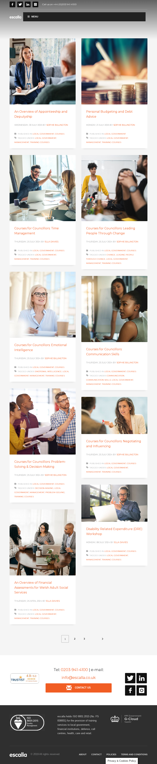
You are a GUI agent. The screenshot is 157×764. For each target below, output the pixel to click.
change (111, 255)
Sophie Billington (57, 125)
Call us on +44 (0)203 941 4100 (59, 4)
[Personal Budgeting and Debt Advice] (114, 71)
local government (45, 138)
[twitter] (130, 678)
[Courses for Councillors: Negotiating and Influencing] (114, 415)
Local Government (43, 134)
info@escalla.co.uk (78, 677)
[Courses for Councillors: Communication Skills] (114, 309)
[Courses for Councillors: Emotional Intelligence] (42, 304)
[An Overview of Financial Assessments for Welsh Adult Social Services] (42, 542)
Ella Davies (51, 241)
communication (115, 375)
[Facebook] (12, 4)
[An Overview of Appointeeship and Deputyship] (42, 71)
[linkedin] (142, 678)
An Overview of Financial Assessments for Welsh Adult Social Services (41, 587)
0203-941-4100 (74, 669)
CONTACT (96, 754)
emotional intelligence (48, 371)
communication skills (98, 380)
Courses (59, 134)
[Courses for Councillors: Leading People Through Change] (114, 188)
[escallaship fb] (130, 690)
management (21, 142)
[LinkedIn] (28, 4)
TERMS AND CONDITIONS (134, 754)
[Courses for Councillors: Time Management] (42, 188)
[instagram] (142, 690)
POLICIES (111, 754)
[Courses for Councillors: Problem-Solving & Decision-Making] (42, 421)
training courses (39, 142)
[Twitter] (20, 4)
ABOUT (83, 754)
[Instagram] (35, 4)
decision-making (44, 488)
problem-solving (55, 492)
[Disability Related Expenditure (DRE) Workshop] (114, 503)
